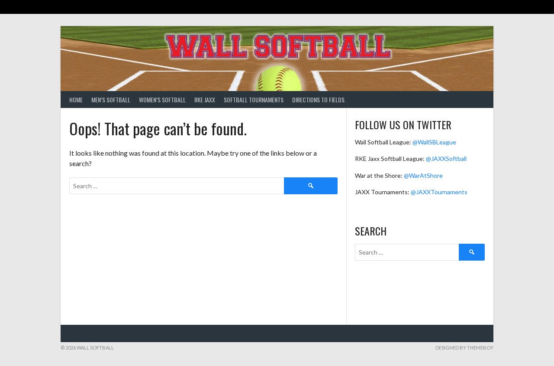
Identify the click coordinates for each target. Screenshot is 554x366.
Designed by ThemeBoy (464, 347)
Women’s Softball (162, 99)
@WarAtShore (423, 175)
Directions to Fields (318, 99)
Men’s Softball (110, 99)
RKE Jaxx (204, 99)
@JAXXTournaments (439, 192)
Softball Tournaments (253, 99)
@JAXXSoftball (446, 158)
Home (76, 99)
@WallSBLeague (434, 142)
